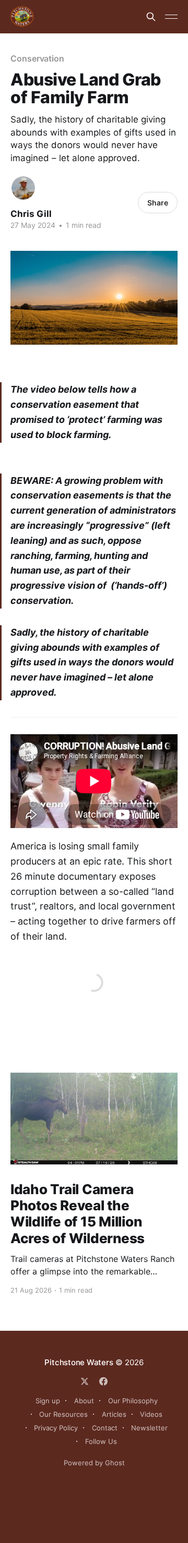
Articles (114, 1414)
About (84, 1400)
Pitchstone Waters (78, 1362)
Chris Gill (31, 214)
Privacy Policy (56, 1428)
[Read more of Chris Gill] (23, 188)
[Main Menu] (171, 17)
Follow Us (101, 1441)
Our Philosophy (133, 1400)
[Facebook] (103, 1381)
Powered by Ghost (94, 1463)
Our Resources (63, 1414)
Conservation (37, 58)
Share (157, 202)
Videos (151, 1414)
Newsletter (149, 1428)
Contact (105, 1428)
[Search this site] (151, 16)
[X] (84, 1381)
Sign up (48, 1400)
